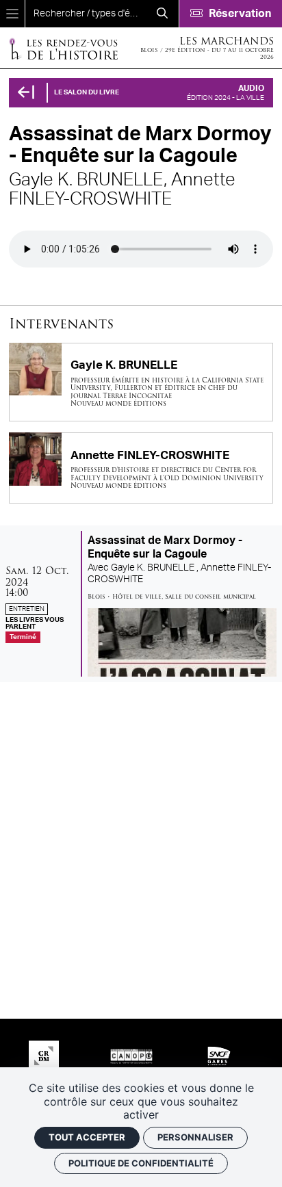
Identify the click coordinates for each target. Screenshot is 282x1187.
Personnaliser (195, 1137)
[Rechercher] (162, 13)
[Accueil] (63, 48)
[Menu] (12, 13)
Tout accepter (87, 1137)
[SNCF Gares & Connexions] (219, 1055)
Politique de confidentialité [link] (141, 1163)
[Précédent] (26, 93)
